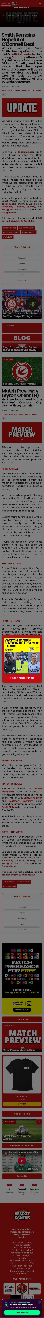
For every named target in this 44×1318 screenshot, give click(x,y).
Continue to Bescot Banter (22, 678)
